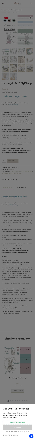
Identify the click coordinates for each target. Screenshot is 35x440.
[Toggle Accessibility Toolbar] (31, 436)
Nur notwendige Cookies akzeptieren (17, 431)
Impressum (14, 435)
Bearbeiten (17, 427)
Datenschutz (6, 435)
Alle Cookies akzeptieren (17, 422)
